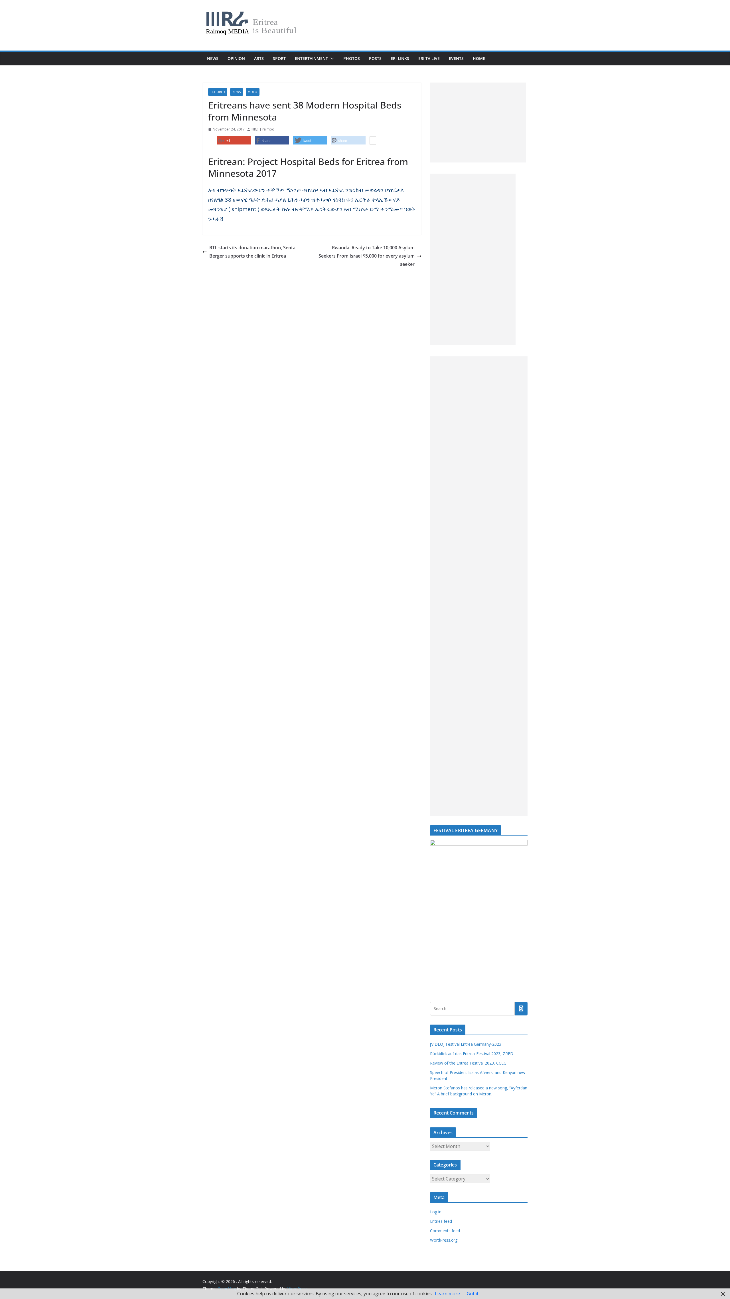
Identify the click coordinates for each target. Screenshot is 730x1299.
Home (479, 58)
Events (456, 58)
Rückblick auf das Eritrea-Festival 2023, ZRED (471, 1053)
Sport (279, 58)
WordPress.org (443, 1240)
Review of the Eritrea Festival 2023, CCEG (468, 1063)
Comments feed (445, 1230)
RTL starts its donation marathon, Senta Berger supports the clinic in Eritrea (252, 251)
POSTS (375, 58)
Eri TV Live (429, 58)
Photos (351, 58)
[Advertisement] (478, 122)
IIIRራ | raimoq (263, 129)
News (212, 58)
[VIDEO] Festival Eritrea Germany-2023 (465, 1044)
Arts (259, 58)
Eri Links (400, 58)
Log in (435, 1211)
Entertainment (311, 58)
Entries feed (441, 1221)
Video (252, 92)
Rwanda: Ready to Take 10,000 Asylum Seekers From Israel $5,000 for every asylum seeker (367, 255)
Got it (472, 1293)
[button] (331, 59)
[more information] (373, 141)
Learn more (447, 1293)
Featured (217, 92)
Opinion (236, 58)
